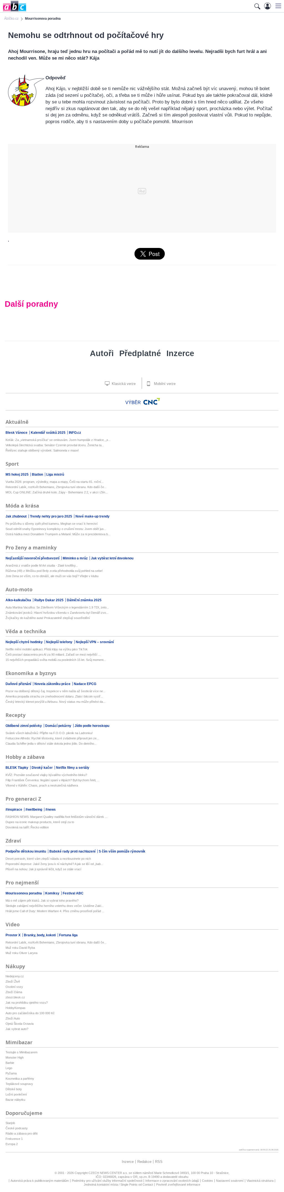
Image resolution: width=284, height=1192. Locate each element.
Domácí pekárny (58, 726)
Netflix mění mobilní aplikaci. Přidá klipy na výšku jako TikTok (47, 649)
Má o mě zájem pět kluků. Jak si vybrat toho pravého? (42, 900)
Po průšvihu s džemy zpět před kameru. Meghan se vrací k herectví (52, 523)
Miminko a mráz (75, 558)
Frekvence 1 (14, 1138)
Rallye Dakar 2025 (49, 600)
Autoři (102, 353)
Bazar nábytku (15, 1099)
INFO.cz (75, 433)
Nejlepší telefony (59, 642)
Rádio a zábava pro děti (21, 1133)
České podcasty (17, 1128)
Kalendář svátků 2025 (48, 433)
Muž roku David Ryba (20, 947)
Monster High (15, 1057)
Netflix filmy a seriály (72, 768)
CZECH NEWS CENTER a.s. (108, 1173)
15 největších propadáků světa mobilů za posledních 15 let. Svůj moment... (56, 659)
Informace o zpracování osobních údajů (172, 1180)
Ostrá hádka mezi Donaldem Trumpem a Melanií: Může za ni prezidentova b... (58, 534)
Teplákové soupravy (19, 1084)
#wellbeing (34, 809)
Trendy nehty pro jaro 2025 (51, 516)
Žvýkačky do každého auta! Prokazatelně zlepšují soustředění (48, 618)
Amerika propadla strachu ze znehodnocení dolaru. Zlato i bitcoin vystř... (54, 696)
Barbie (10, 1062)
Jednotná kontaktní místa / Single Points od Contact (118, 1184)
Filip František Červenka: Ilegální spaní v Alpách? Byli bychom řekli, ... (53, 780)
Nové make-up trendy (92, 516)
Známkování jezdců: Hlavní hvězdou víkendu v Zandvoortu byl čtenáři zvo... (57, 612)
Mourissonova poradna (24, 893)
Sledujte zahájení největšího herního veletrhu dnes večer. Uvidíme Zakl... (54, 905)
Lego (9, 1068)
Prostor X (13, 935)
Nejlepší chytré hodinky (25, 642)
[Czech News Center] (151, 401)
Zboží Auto (13, 1018)
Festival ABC (73, 893)
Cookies (207, 1180)
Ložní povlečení (16, 1094)
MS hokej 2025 (17, 474)
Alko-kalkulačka (19, 600)
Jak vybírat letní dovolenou (112, 558)
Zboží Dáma (14, 992)
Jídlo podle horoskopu (92, 726)
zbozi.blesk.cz (15, 997)
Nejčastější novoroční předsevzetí (33, 558)
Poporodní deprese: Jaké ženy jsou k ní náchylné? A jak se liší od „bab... (54, 864)
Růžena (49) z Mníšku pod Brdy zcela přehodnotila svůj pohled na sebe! (54, 570)
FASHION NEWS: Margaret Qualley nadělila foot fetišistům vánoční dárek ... (56, 816)
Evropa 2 (12, 1144)
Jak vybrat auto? (17, 1029)
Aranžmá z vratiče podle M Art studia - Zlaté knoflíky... (42, 565)
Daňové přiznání (19, 684)
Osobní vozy (14, 986)
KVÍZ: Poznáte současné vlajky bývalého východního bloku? (46, 775)
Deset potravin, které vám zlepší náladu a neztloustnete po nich (48, 858)
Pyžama (11, 1073)
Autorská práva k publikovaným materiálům (40, 1180)
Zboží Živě (13, 981)
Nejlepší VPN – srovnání (95, 642)
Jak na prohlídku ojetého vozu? (27, 1002)
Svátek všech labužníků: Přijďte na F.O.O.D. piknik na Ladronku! (49, 733)
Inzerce (180, 353)
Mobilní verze (164, 384)
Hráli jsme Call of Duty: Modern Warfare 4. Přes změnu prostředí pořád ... (55, 911)
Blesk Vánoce (17, 433)
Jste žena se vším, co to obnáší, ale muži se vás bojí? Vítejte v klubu (52, 576)
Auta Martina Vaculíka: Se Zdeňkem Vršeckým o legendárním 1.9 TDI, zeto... (57, 607)
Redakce (144, 1162)
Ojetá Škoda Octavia (20, 1023)
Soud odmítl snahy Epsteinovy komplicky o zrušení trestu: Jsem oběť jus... (56, 529)
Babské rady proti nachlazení (72, 851)
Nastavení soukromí (230, 1180)
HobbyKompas (16, 1008)
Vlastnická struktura (260, 1180)
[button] (277, 6)
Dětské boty (14, 1089)
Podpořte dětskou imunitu (26, 851)
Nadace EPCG (85, 684)
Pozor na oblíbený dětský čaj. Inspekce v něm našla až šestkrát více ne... (55, 691)
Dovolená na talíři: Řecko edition (27, 827)
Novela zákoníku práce (52, 684)
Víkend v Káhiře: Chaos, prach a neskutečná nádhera (42, 785)
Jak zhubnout (16, 516)
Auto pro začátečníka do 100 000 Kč (30, 1013)
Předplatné (140, 353)
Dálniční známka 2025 (84, 600)
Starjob (10, 1123)
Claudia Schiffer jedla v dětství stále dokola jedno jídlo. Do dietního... (51, 743)
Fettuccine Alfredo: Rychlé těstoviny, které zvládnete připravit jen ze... (52, 738)
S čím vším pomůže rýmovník (122, 851)
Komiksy (52, 893)
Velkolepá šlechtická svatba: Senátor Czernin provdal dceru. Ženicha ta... (55, 445)
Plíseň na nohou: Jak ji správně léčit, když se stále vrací (43, 869)
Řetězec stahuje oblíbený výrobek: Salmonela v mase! (42, 450)
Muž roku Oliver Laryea (21, 953)
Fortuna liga (68, 935)
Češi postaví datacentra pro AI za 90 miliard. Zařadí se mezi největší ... (53, 654)
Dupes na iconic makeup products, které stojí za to (40, 822)
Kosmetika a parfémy (20, 1078)
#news (50, 809)
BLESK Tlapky (17, 768)
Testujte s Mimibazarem (21, 1052)
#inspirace (14, 809)
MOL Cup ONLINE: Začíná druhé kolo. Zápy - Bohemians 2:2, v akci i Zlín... (57, 492)
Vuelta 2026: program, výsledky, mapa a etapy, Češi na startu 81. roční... (54, 481)
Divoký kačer (43, 768)
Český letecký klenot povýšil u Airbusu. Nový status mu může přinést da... (55, 701)
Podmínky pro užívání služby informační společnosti (107, 1180)
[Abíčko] (13, 11)
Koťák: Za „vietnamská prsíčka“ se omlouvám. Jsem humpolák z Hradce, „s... (58, 440)
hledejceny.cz (15, 976)
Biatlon (38, 474)
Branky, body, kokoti (40, 935)
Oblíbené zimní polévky (24, 726)
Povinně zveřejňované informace (178, 1184)
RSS (159, 1162)
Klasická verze (123, 384)
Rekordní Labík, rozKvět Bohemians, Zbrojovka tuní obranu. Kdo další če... (56, 487)
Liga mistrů (55, 474)
